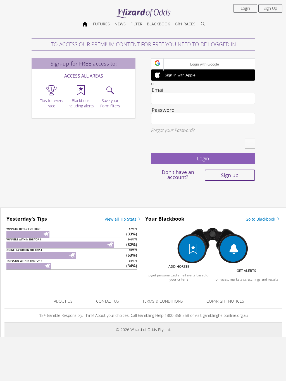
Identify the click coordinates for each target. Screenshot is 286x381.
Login (245, 8)
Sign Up (270, 8)
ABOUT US (63, 301)
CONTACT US (107, 301)
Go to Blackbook (261, 219)
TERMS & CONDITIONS (162, 301)
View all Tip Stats (121, 219)
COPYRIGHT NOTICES (225, 301)
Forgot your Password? (172, 130)
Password (163, 109)
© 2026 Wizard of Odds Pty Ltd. (143, 329)
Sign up (230, 175)
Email (158, 89)
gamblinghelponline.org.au (225, 315)
